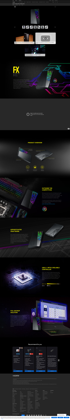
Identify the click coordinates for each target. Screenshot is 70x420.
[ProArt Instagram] (43, 415)
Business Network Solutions (31, 392)
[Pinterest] (39, 415)
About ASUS (36, 391)
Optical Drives (21, 402)
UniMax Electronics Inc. (37, 399)
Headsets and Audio (30, 402)
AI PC (35, 401)
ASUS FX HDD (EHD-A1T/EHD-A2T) (18, 3)
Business (53, 0)
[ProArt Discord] (46, 415)
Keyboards (29, 400)
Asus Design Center (37, 403)
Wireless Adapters (22, 411)
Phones (13, 392)
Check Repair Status (45, 391)
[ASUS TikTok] (41, 415)
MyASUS (44, 399)
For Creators (13, 399)
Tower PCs (13, 410)
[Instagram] (27, 415)
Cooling (21, 400)
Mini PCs (21, 392)
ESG (50, 391)
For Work (13, 398)
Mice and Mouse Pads (30, 401)
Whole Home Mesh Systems (23, 410)
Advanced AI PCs (37, 402)
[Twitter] (34, 415)
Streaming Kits (29, 403)
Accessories (13, 402)
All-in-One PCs (14, 409)
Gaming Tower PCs (14, 411)
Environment (56, 0)
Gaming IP (29, 412)
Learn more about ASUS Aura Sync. (48, 203)
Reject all (60, 417)
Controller (29, 410)
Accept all (66, 417)
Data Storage (21, 403)
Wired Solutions (29, 391)
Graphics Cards (21, 398)
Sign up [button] (23, 415)
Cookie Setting (54, 417)
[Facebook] (32, 415)
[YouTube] (29, 415)
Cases (20, 399)
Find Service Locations (45, 392)
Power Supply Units (22, 401)
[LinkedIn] (36, 415)
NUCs (20, 391)
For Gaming (13, 401)
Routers (21, 409)
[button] (50, 0)
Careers (36, 392)
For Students (13, 400)
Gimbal (28, 411)
